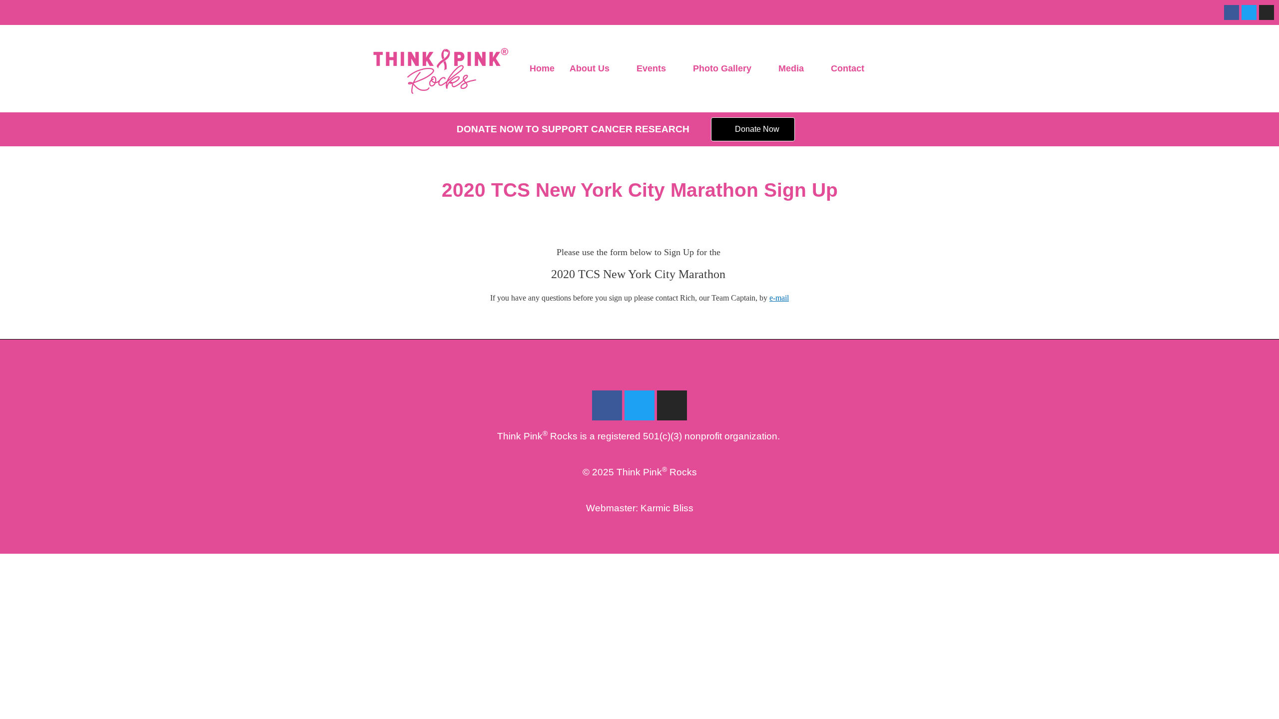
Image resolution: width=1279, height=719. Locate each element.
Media (791, 68)
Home (542, 68)
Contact (847, 68)
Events (651, 68)
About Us (590, 68)
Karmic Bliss (666, 508)
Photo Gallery (722, 68)
